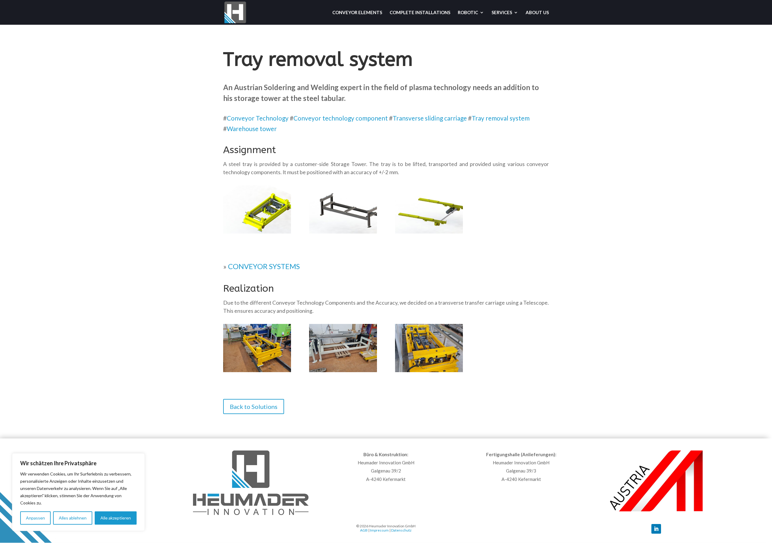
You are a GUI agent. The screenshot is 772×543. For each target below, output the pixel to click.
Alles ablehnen (73, 517)
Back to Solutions (253, 406)
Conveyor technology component (340, 118)
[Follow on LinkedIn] (656, 529)
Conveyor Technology (258, 118)
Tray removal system (501, 118)
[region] (78, 492)
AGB (364, 530)
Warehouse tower (252, 128)
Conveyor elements (357, 12)
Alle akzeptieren (115, 517)
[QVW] (257, 233)
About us (537, 12)
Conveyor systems (264, 266)
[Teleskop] (429, 233)
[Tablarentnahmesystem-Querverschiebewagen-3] (429, 372)
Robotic (468, 12)
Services (502, 12)
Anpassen (35, 517)
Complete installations (420, 12)
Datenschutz (401, 530)
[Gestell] (343, 233)
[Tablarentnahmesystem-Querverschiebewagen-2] (343, 372)
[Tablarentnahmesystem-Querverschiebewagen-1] (257, 372)
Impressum (379, 530)
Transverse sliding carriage (430, 118)
